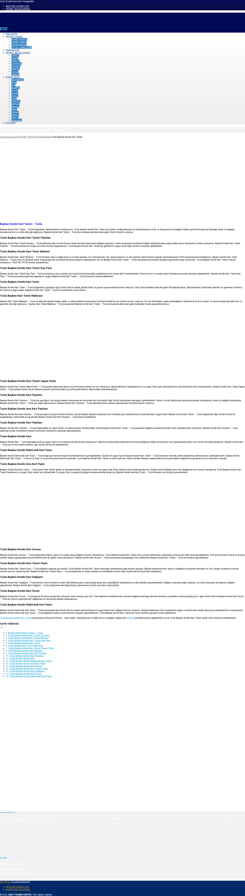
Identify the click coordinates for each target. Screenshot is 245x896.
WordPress (5, 882)
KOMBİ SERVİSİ (19, 39)
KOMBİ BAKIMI (19, 44)
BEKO (14, 109)
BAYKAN (15, 104)
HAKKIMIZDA (12, 50)
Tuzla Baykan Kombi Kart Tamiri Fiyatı (28, 668)
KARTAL (15, 69)
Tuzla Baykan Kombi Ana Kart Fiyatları (27, 653)
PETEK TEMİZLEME (21, 47)
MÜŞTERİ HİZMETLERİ (17, 6)
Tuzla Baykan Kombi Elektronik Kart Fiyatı (30, 661)
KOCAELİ (15, 66)
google (130, 618)
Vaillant (15, 112)
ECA (13, 85)
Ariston (14, 96)
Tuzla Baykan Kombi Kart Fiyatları (25, 650)
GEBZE (14, 58)
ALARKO (15, 87)
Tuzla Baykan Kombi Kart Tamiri (15, 618)
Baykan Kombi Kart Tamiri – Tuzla (25, 633)
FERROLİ (15, 101)
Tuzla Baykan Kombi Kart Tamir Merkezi (28, 638)
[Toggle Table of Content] (2, 628)
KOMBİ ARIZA (13, 77)
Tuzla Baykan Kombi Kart (22, 658)
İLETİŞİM (10, 122)
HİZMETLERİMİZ (14, 36)
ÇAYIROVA (16, 63)
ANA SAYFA (11, 34)
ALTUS (14, 90)
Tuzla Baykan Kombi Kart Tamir (24, 643)
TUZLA (14, 71)
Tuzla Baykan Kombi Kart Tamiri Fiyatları (29, 635)
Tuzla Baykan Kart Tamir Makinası (25, 645)
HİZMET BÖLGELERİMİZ (18, 9)
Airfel (14, 82)
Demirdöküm (17, 79)
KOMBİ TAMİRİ (19, 42)
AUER (14, 98)
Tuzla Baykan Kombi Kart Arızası (25, 666)
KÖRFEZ (15, 61)
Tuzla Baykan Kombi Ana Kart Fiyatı (27, 663)
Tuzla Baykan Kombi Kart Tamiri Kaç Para (29, 640)
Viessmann (16, 120)
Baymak (15, 106)
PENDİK (15, 74)
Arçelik (14, 93)
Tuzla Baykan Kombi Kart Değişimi (26, 671)
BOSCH (15, 117)
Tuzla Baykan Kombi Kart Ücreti (25, 673)
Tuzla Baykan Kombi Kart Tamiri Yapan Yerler (31, 648)
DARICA (15, 55)
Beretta (15, 114)
